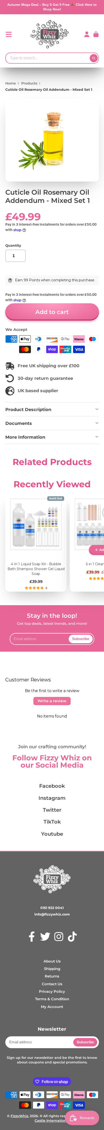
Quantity (13, 245)
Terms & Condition (52, 999)
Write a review (52, 701)
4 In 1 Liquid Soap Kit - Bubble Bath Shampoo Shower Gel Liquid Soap (36, 543)
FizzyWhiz (19, 1116)
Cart (96, 34)
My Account (52, 1006)
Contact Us (52, 984)
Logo (49, 34)
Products (29, 83)
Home (10, 83)
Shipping (52, 968)
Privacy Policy (52, 991)
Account (87, 34)
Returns (52, 976)
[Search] (94, 58)
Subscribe (80, 639)
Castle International (52, 1120)
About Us (52, 961)
